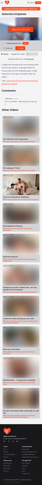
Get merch (6, 457)
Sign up (5, 449)
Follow (25, 43)
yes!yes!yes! (33, 81)
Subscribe (5, 452)
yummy (9, 323)
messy (28, 170)
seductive (34, 292)
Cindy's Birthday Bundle (9, 454)
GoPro (33, 352)
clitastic (18, 170)
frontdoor (15, 199)
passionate (10, 81)
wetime (9, 170)
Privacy (23, 468)
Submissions (25, 466)
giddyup (5, 261)
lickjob (25, 199)
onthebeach (10, 352)
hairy (19, 141)
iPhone (18, 81)
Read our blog (6, 468)
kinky (28, 382)
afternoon (9, 141)
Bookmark (9, 48)
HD (22, 141)
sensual (25, 81)
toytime (23, 170)
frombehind (15, 323)
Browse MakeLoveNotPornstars (29, 452)
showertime (10, 415)
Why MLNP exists (7, 463)
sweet (5, 323)
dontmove (10, 382)
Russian (14, 84)
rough (5, 384)
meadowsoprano (13, 43)
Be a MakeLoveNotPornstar (28, 454)
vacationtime (31, 415)
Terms (23, 471)
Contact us (6, 471)
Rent (21, 48)
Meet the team (6, 466)
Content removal (26, 473)
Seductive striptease (14, 14)
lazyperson (6, 84)
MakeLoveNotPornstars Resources (30, 457)
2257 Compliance (26, 463)
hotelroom (19, 417)
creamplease (7, 230)
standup (13, 417)
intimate (32, 170)
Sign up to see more (21, 29)
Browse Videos (25, 449)
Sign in (32, 2)
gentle (20, 259)
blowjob (15, 141)
